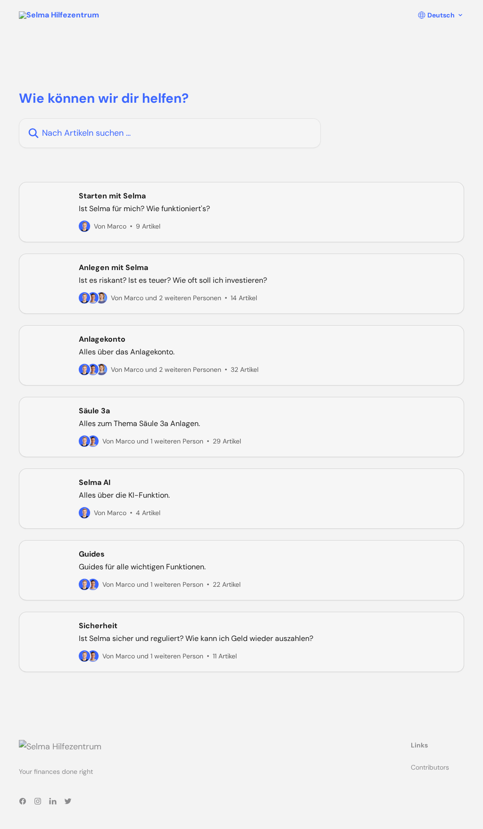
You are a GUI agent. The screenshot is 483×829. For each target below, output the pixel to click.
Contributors (430, 767)
